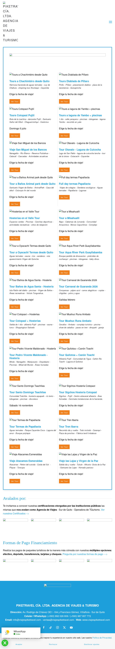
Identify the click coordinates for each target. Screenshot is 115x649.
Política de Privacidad (101, 637)
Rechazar (53, 644)
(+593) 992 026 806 (57, 616)
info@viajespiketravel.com (27, 619)
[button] (110, 22)
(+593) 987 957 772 (80, 616)
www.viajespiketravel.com (96, 619)
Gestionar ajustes (91, 644)
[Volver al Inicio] (10, 22)
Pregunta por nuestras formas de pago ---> (85, 554)
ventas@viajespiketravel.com (58, 619)
